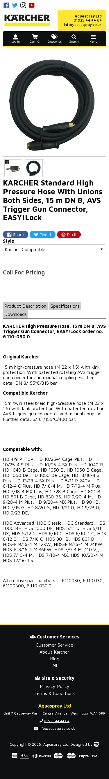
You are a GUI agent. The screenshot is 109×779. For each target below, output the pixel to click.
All (54, 665)
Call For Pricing (24, 272)
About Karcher (54, 651)
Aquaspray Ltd (55, 744)
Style (8, 241)
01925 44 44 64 (88, 20)
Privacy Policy (54, 686)
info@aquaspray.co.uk (83, 24)
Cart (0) (35, 41)
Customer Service (54, 644)
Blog (54, 658)
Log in (15, 41)
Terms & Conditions (54, 693)
